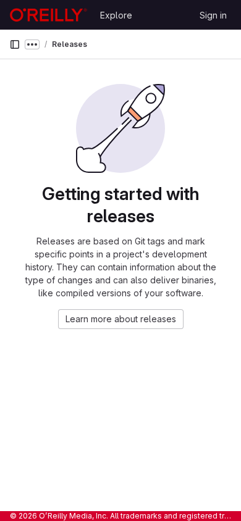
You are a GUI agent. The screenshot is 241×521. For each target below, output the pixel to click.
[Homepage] (48, 15)
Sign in (213, 15)
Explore (116, 15)
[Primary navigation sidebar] (15, 44)
